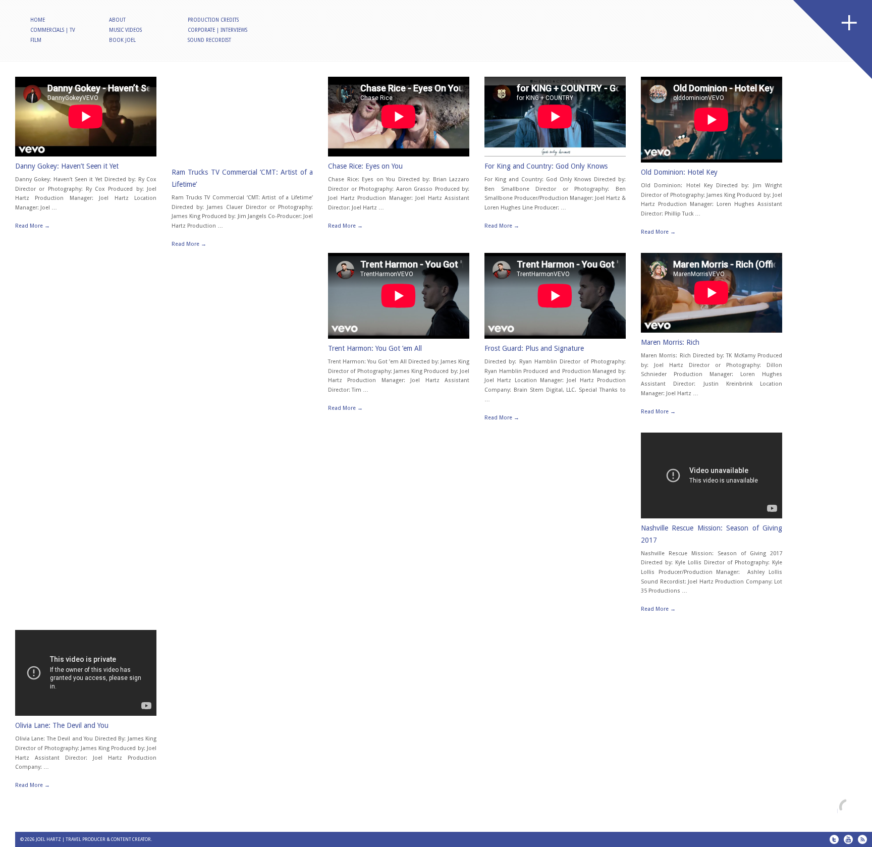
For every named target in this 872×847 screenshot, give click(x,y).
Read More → (32, 226)
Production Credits (213, 20)
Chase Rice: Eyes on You (365, 166)
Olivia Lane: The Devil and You (61, 725)
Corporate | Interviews (217, 30)
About (117, 20)
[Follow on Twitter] (834, 839)
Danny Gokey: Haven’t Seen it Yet (67, 166)
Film (35, 40)
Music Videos (125, 30)
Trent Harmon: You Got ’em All (375, 348)
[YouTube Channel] (848, 839)
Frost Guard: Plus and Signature (534, 348)
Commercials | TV (52, 30)
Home (37, 20)
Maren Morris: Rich (670, 342)
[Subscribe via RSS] (862, 839)
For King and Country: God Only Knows (546, 166)
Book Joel (122, 40)
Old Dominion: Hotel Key (679, 172)
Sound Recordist (209, 40)
